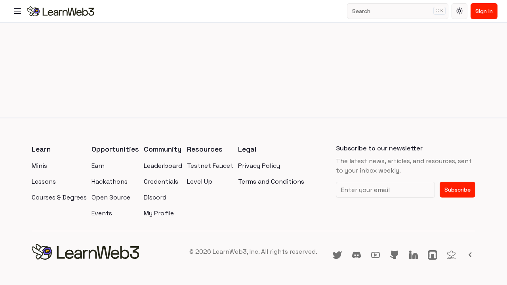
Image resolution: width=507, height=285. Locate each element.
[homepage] (105, 252)
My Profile (159, 213)
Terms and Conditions (271, 181)
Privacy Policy (259, 166)
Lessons (44, 181)
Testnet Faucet (210, 166)
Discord (155, 197)
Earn (98, 166)
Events (101, 213)
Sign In (484, 11)
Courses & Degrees (59, 197)
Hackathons (109, 181)
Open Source (110, 197)
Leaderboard (163, 166)
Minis (39, 166)
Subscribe (457, 189)
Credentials (161, 181)
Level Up (199, 181)
